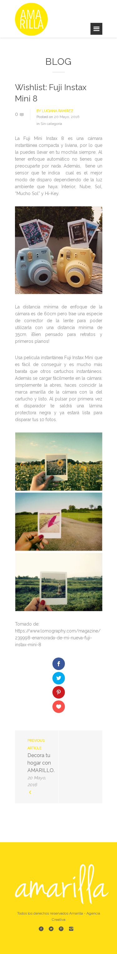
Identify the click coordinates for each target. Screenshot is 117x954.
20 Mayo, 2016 (66, 117)
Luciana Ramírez (57, 111)
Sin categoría (51, 123)
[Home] (33, 19)
